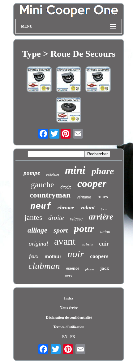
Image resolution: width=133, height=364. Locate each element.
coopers (99, 256)
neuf (40, 206)
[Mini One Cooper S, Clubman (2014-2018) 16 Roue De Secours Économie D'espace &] (98, 80)
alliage (37, 230)
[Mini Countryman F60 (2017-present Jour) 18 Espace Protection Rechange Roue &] (39, 80)
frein (104, 209)
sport (61, 230)
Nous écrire (69, 308)
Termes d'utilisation (68, 327)
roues (102, 196)
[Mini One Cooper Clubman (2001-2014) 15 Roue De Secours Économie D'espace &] (68, 110)
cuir (104, 243)
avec (69, 275)
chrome (66, 208)
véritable (84, 197)
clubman (44, 266)
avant (64, 241)
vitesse (76, 218)
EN (64, 337)
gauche (42, 184)
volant (87, 207)
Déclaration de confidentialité (69, 317)
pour (84, 228)
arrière (101, 216)
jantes (33, 217)
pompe (32, 173)
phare (103, 171)
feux (33, 256)
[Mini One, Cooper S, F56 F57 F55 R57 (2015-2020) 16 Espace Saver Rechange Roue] (68, 80)
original (38, 243)
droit (65, 187)
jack (104, 268)
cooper (91, 183)
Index (68, 298)
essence (72, 268)
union (105, 231)
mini (75, 170)
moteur (53, 256)
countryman (50, 195)
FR (72, 337)
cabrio (87, 244)
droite (56, 217)
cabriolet (52, 174)
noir (75, 253)
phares (89, 269)
